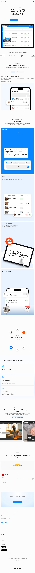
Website (2, 528)
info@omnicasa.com (4, 520)
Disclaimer (17, 562)
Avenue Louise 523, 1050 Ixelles (6, 517)
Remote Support (4, 538)
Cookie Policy (17, 565)
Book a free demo (4, 522)
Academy (2, 540)
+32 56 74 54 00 (3, 518)
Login (2, 536)
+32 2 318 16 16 (9, 518)
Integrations (3, 530)
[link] (4, 1)
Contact (17, 560)
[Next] (33, 479)
